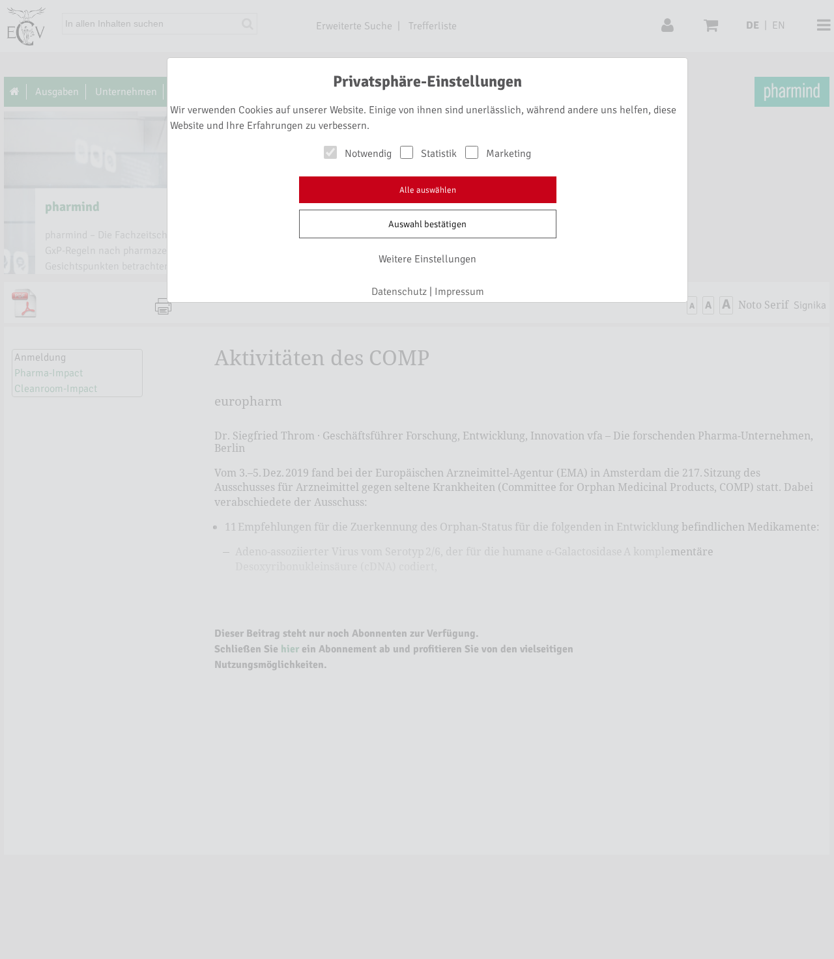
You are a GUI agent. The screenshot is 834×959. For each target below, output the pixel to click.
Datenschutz (399, 291)
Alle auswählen (427, 190)
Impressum (459, 291)
